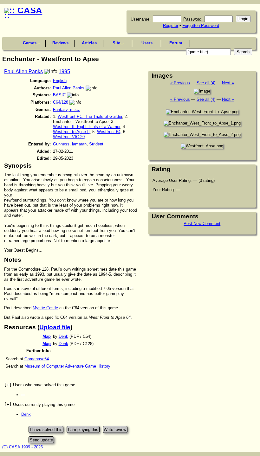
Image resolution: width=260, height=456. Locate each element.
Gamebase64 (36, 358)
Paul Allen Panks (23, 71)
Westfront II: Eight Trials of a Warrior (86, 126)
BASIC (59, 95)
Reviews (60, 43)
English (60, 80)
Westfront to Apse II (71, 131)
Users (147, 43)
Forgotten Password (200, 25)
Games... (31, 43)
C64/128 (60, 102)
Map (46, 336)
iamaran (79, 144)
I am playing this (83, 429)
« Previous (180, 82)
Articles (89, 43)
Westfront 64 (108, 131)
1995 (64, 71)
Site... (118, 43)
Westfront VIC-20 (69, 136)
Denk (63, 336)
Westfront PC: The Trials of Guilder (90, 116)
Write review (115, 429)
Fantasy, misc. (66, 109)
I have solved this (46, 429)
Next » (228, 82)
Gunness (61, 144)
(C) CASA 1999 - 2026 (22, 447)
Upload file (54, 327)
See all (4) (206, 82)
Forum (175, 43)
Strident (96, 144)
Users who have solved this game (39, 384)
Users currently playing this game (39, 404)
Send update (41, 439)
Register (170, 25)
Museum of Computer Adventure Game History (67, 366)
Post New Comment (202, 223)
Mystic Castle (45, 307)
